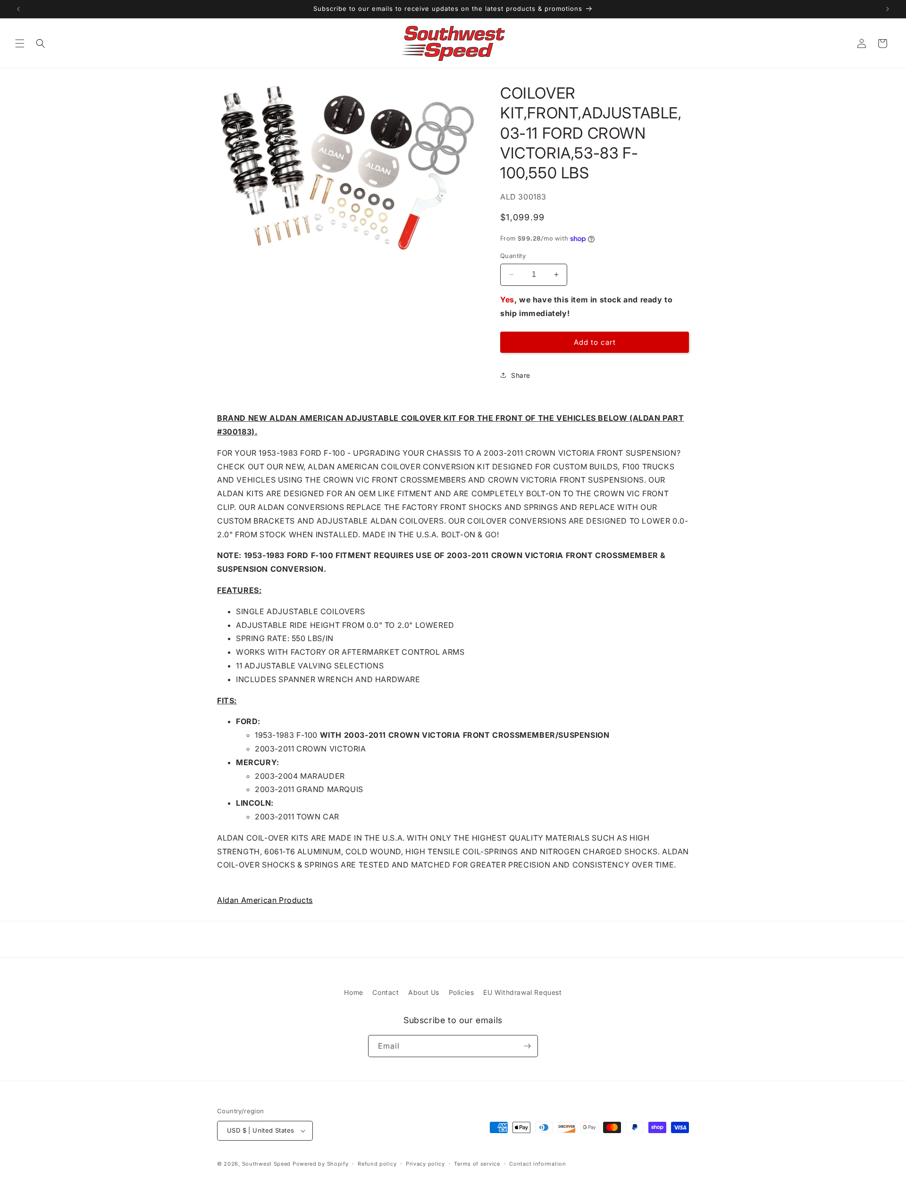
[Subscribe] (527, 1046)
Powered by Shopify (321, 1163)
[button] (19, 43)
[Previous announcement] (18, 9)
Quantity (513, 255)
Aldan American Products (265, 900)
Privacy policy (425, 1163)
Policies (461, 992)
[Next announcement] (887, 9)
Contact (385, 992)
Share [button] (520, 375)
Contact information (537, 1163)
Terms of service (477, 1163)
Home (353, 992)
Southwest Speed (266, 1163)
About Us (423, 992)
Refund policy (377, 1163)
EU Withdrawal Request (522, 992)
